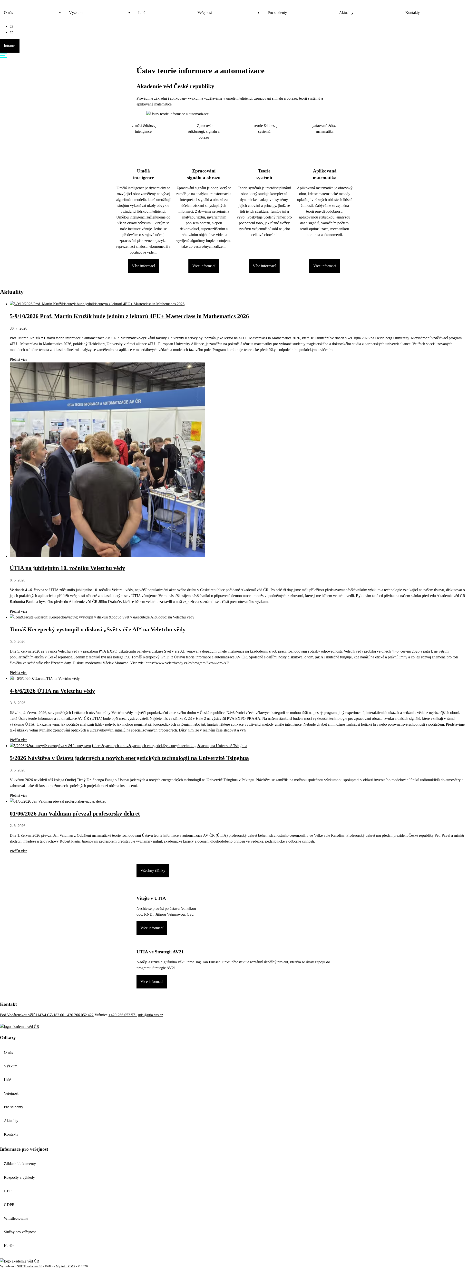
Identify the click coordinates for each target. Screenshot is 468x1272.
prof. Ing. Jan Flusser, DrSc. (209, 962)
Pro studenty (277, 12)
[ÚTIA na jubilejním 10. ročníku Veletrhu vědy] (107, 556)
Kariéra (9, 1246)
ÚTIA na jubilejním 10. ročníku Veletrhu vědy (67, 568)
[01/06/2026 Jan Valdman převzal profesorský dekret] (58, 801)
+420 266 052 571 (122, 1015)
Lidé (141, 12)
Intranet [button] (10, 46)
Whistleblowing (16, 1218)
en (11, 32)
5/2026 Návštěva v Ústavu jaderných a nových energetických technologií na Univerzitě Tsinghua (129, 758)
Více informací (143, 266)
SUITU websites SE (29, 1266)
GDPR (9, 1205)
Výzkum (75, 12)
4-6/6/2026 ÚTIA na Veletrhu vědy (52, 691)
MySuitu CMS (65, 1266)
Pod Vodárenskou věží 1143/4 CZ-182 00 (32, 1015)
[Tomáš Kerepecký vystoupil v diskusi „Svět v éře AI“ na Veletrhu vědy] (102, 617)
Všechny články (152, 870)
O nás (8, 12)
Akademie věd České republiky (175, 86)
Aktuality (346, 12)
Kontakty (412, 12)
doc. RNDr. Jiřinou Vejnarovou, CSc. (165, 914)
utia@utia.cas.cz (150, 1015)
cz (11, 26)
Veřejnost (204, 12)
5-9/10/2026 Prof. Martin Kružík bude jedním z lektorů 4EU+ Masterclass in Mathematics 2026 (129, 316)
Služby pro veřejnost (20, 1232)
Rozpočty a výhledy (19, 1177)
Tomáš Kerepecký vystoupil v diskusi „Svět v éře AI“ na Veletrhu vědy (97, 629)
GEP (7, 1191)
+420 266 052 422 (79, 1015)
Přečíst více (18, 359)
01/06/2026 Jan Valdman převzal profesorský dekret (75, 813)
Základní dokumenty (20, 1164)
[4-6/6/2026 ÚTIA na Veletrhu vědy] (45, 678)
